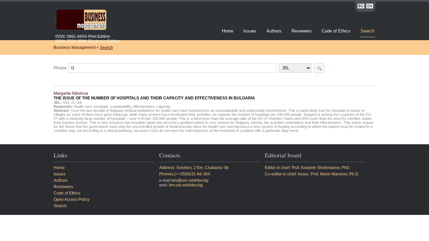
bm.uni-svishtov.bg (186, 185)
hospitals (101, 106)
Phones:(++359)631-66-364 (184, 174)
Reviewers (302, 30)
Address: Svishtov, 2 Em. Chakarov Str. (194, 167)
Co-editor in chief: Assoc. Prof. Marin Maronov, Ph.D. (312, 174)
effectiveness (144, 106)
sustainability (120, 106)
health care (83, 106)
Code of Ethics (336, 30)
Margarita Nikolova (154, 95)
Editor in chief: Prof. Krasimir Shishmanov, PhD (307, 167)
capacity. (164, 106)
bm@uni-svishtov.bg (190, 180)
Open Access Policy (71, 199)
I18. (79, 102)
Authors (274, 30)
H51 (66, 102)
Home (227, 30)
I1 (72, 102)
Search (367, 30)
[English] (369, 7)
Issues (249, 30)
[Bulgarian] (361, 7)
